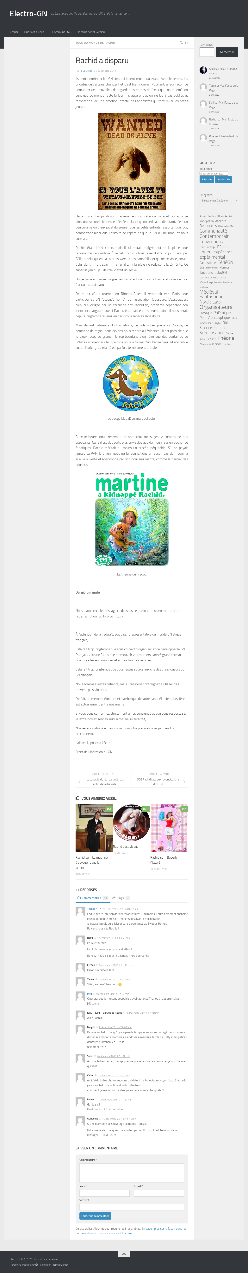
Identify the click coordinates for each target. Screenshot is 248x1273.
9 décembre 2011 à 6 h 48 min (143, 1012)
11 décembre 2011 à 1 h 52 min (115, 1099)
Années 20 (214, 216)
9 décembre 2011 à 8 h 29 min (113, 1056)
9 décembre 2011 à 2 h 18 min (115, 965)
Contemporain (215, 236)
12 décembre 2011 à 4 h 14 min (119, 1118)
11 (186, 42)
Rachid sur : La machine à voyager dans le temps (92, 862)
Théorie (225, 338)
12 (147, 809)
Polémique (222, 312)
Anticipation (207, 221)
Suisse (229, 333)
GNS (202, 267)
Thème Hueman (59, 1264)
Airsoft (203, 216)
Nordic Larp (210, 302)
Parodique (206, 313)
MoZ (89, 993)
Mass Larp (206, 282)
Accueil (14, 32)
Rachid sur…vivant (125, 846)
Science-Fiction (212, 327)
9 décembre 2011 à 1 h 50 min (113, 937)
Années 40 (226, 216)
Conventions (211, 241)
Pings (122, 898)
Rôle (226, 322)
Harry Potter (212, 267)
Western (204, 344)
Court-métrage (208, 247)
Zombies (227, 344)
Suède (202, 339)
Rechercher (206, 45)
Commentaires (94, 898)
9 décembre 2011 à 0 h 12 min (122, 909)
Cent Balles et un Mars (224, 226)
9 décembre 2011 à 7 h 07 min (115, 1027)
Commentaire (88, 1159)
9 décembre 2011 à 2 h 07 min (114, 1075)
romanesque (206, 323)
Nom (83, 1186)
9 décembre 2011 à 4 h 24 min (115, 979)
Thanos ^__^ (94, 908)
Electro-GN (28, 13)
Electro (86, 70)
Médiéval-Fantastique (212, 294)
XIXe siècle (215, 344)
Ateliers (220, 221)
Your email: (206, 169)
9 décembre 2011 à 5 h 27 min (112, 993)
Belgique (206, 226)
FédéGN (225, 262)
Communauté (61, 32)
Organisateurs (216, 307)
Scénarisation (212, 332)
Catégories (206, 195)
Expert (206, 251)
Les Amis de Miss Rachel (213, 277)
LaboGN (221, 272)
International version (91, 32)
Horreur (224, 267)
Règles (217, 323)
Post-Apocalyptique (215, 318)
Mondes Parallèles (223, 282)
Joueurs (206, 272)
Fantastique (208, 263)
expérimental (212, 257)
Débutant (224, 246)
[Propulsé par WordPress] (36, 1264)
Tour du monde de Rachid (95, 42)
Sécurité (211, 338)
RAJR (234, 318)
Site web (84, 1200)
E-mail (138, 1186)
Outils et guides (34, 32)
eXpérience (223, 252)
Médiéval (204, 287)
